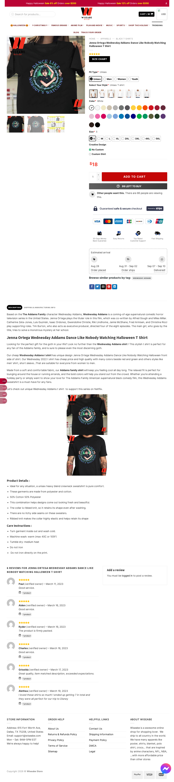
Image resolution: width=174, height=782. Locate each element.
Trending (157, 25)
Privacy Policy (56, 740)
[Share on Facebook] (91, 286)
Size (92, 131)
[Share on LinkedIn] (114, 286)
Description (14, 307)
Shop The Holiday (138, 25)
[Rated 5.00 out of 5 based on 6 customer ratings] (128, 54)
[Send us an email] (134, 14)
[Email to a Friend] (103, 286)
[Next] (79, 75)
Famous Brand (59, 25)
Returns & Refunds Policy (62, 734)
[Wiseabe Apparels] (87, 14)
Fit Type (94, 72)
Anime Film (76, 25)
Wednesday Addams (142, 278)
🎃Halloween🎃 (19, 25)
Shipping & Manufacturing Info (39, 307)
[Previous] (11, 75)
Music (109, 25)
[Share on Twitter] (97, 286)
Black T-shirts (124, 38)
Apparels (105, 38)
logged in (127, 575)
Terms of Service (57, 745)
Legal (92, 751)
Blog (76, 32)
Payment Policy (98, 740)
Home (92, 38)
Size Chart (99, 59)
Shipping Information (101, 734)
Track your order (91, 32)
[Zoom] (11, 110)
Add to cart (134, 176)
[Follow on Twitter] (130, 14)
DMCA (92, 745)
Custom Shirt (99, 154)
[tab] (14, 307)
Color (92, 101)
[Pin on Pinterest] (108, 286)
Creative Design (97, 144)
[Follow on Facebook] (126, 14)
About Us (53, 728)
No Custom (98, 149)
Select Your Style (99, 85)
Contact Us (95, 728)
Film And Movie (94, 25)
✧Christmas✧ (40, 25)
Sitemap (52, 751)
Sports (120, 25)
